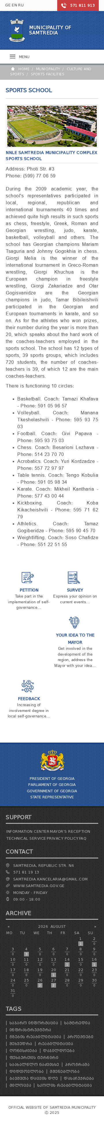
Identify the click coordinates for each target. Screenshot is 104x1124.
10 (12, 962)
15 (80, 962)
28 (67, 982)
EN (14, 5)
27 (53, 982)
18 (26, 972)
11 (26, 962)
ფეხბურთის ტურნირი (34, 1057)
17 (12, 972)
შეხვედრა (21, 1043)
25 (26, 982)
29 (80, 982)
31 (12, 993)
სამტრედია (77, 1023)
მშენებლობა (64, 1071)
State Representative (52, 797)
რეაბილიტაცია (55, 1043)
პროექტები (80, 1036)
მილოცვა (20, 1085)
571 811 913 (82, 5)
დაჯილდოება (59, 1050)
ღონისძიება (23, 1050)
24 (12, 982)
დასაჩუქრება (79, 1078)
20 (53, 972)
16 (94, 962)
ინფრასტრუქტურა (30, 1029)
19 (40, 972)
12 (40, 962)
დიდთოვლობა (27, 1071)
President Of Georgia (52, 778)
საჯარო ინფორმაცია (34, 1023)
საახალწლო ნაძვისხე (34, 1064)
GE (8, 5)
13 (53, 962)
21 (67, 972)
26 (40, 982)
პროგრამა (77, 1064)
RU (21, 5)
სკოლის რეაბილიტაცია (64, 1085)
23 (94, 972)
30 (94, 982)
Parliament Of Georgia (52, 784)
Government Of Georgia (52, 791)
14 (67, 962)
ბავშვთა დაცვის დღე (34, 1078)
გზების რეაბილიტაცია (36, 1036)
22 (80, 972)
